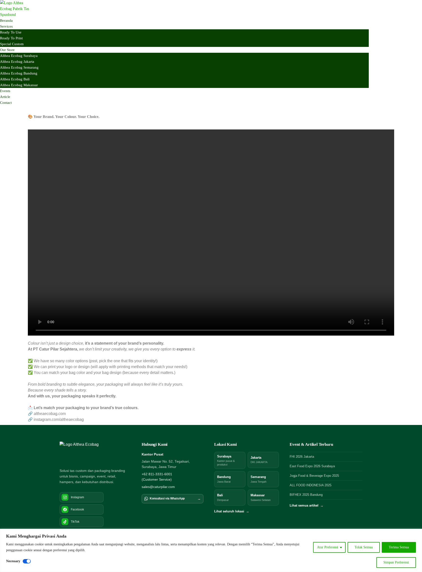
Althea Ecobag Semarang (19, 67)
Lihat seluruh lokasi (231, 511)
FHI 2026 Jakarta (302, 456)
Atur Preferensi (327, 547)
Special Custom (12, 44)
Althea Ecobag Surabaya (19, 56)
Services (6, 26)
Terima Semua (399, 547)
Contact (6, 103)
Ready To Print (11, 38)
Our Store (7, 50)
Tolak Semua (364, 547)
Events (5, 91)
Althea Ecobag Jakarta (17, 62)
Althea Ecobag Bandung (18, 73)
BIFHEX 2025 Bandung (306, 495)
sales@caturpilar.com (158, 487)
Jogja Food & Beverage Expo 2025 (314, 475)
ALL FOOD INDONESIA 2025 (310, 485)
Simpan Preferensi (396, 562)
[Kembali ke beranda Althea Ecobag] (83, 452)
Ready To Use (10, 32)
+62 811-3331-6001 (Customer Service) (157, 476)
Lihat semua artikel (306, 505)
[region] (211, 550)
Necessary (13, 561)
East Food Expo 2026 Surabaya (312, 466)
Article (5, 97)
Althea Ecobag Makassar (19, 85)
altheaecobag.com (50, 414)
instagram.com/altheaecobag (59, 419)
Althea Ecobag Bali (15, 79)
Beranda (6, 20)
